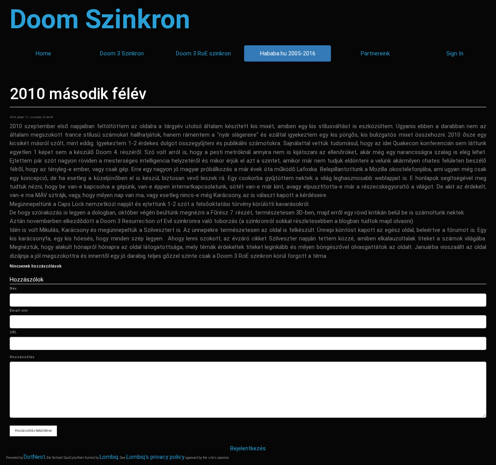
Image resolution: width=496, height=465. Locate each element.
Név (13, 288)
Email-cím (19, 310)
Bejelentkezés (248, 448)
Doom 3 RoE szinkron (203, 53)
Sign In (454, 53)
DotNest (34, 456)
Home (43, 53)
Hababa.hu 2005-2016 (287, 53)
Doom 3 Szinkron (122, 53)
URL (13, 332)
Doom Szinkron (100, 19)
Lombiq (109, 456)
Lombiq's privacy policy (155, 456)
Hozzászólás (22, 357)
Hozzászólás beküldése (33, 430)
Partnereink (375, 53)
